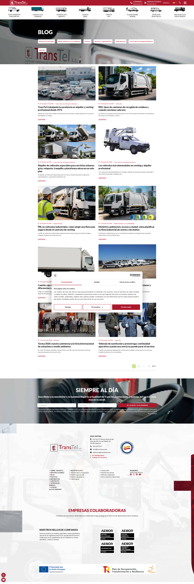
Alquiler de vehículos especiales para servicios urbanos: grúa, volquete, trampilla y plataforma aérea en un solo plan (66, 168)
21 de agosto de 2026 (46, 104)
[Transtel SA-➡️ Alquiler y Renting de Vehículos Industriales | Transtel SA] (19, 3)
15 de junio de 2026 (46, 340)
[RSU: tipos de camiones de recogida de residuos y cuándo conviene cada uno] (127, 83)
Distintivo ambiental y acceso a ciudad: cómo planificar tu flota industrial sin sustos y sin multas (126, 228)
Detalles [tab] (97, 282)
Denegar (68, 307)
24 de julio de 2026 (106, 162)
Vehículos (42, 50)
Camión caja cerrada (77, 475)
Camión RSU (105, 470)
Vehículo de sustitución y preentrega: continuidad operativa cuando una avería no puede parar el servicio (126, 345)
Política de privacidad (114, 583)
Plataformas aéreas (107, 473)
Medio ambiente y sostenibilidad (69, 41)
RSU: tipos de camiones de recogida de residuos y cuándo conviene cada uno (124, 108)
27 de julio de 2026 (46, 162)
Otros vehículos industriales (110, 477)
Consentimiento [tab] (66, 282)
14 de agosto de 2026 (107, 104)
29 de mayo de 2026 (106, 340)
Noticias (87, 41)
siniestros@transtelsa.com (102, 452)
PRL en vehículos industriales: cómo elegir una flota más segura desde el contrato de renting (66, 228)
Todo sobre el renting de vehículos (141, 41)
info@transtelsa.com (100, 449)
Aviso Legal (102, 583)
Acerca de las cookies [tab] (127, 282)
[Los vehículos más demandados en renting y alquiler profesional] (127, 142)
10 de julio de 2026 (46, 282)
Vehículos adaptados (108, 475)
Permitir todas (126, 307)
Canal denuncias (141, 583)
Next (154, 366)
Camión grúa (75, 479)
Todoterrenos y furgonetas (80, 473)
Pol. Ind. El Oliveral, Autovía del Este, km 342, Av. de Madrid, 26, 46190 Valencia (102, 441)
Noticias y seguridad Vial (103, 41)
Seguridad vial (120, 41)
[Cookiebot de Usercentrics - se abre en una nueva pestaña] (131, 275)
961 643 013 (97, 446)
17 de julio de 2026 (106, 223)
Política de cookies (128, 583)
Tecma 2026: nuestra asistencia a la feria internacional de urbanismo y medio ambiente (66, 345)
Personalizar (95, 307)
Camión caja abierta (77, 477)
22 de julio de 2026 (46, 223)
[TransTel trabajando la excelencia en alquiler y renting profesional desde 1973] (66, 83)
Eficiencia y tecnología (46, 41)
